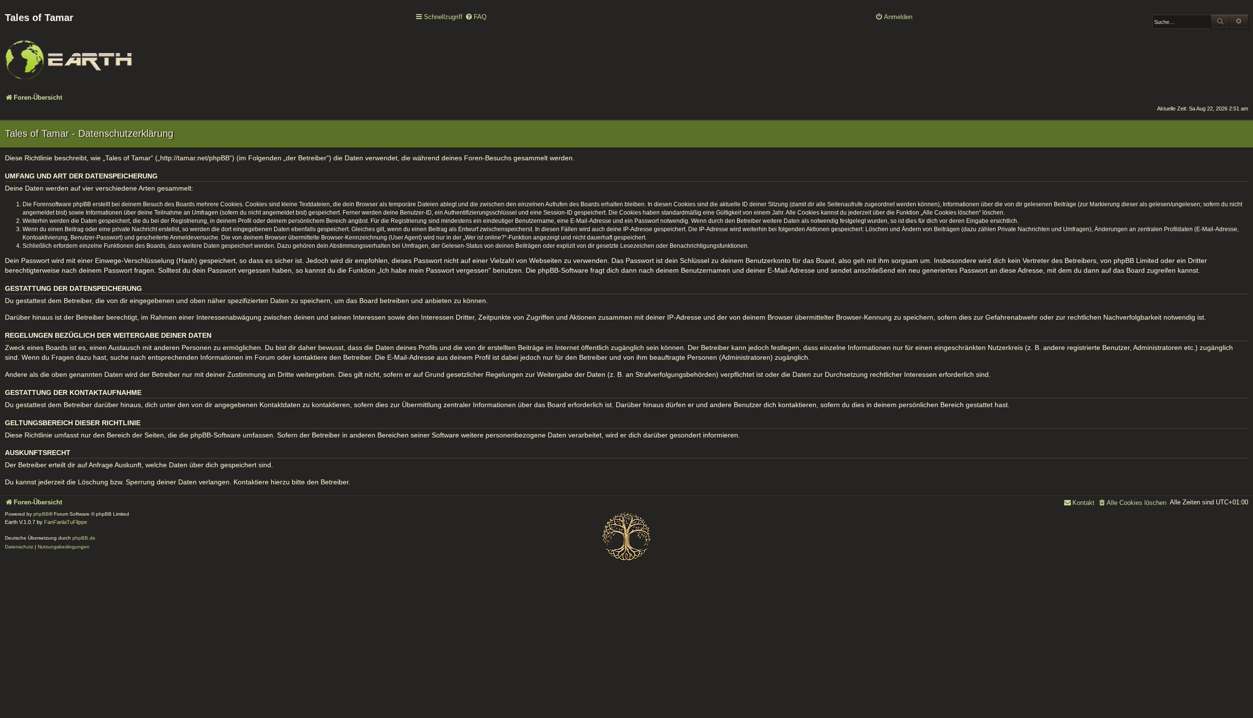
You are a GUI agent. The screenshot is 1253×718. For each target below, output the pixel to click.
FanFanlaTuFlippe (65, 522)
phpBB (41, 514)
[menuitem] (476, 17)
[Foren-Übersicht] (68, 53)
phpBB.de (83, 538)
